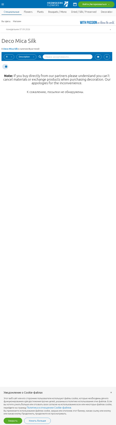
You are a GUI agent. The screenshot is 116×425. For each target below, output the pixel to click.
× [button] (111, 392)
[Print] (98, 56)
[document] (58, 403)
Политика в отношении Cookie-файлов (49, 407)
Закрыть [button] (13, 421)
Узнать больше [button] (37, 421)
